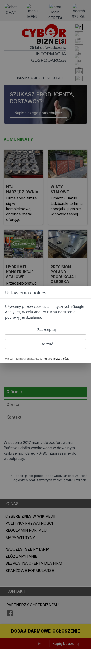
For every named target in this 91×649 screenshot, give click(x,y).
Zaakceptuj (46, 329)
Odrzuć (46, 344)
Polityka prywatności (55, 358)
